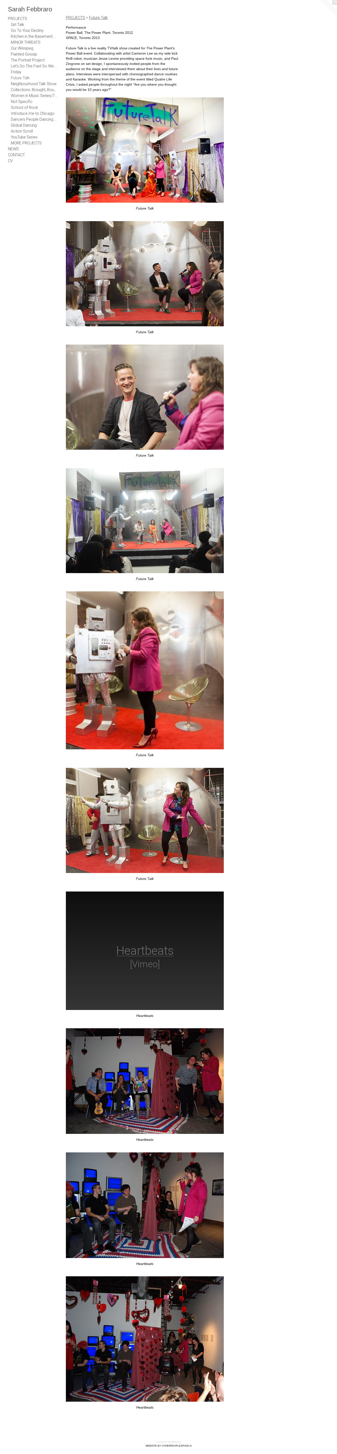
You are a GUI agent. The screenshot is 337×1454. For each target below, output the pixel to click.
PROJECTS (17, 18)
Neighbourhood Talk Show (33, 83)
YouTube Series (24, 137)
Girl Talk (17, 24)
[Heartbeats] (145, 1081)
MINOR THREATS (25, 42)
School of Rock (24, 107)
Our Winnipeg (22, 48)
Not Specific (22, 101)
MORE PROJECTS (26, 143)
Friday (16, 72)
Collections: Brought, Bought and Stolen (34, 89)
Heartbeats (144, 1016)
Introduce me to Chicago (32, 113)
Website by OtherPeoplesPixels (169, 1445)
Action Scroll (22, 131)
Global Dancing (24, 125)
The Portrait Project (28, 60)
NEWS (13, 149)
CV (10, 160)
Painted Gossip (24, 54)
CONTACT (16, 155)
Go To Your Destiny (27, 30)
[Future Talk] (145, 150)
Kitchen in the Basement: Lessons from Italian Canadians (34, 36)
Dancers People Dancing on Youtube (34, 119)
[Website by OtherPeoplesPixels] (327, 10)
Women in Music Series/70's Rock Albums (34, 95)
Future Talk (20, 78)
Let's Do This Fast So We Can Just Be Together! (34, 66)
